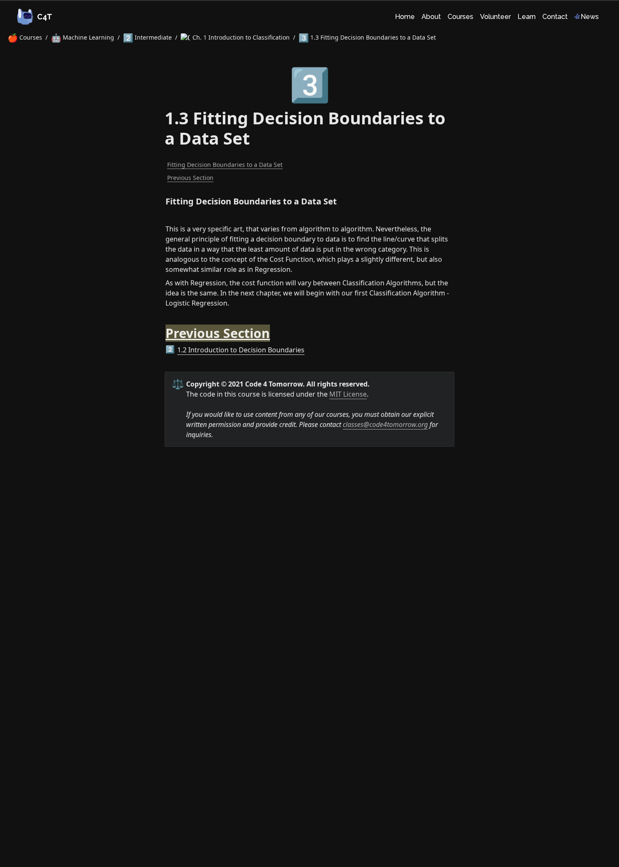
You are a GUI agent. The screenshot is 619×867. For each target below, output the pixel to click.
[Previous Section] (161, 328)
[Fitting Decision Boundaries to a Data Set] (161, 199)
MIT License (348, 394)
